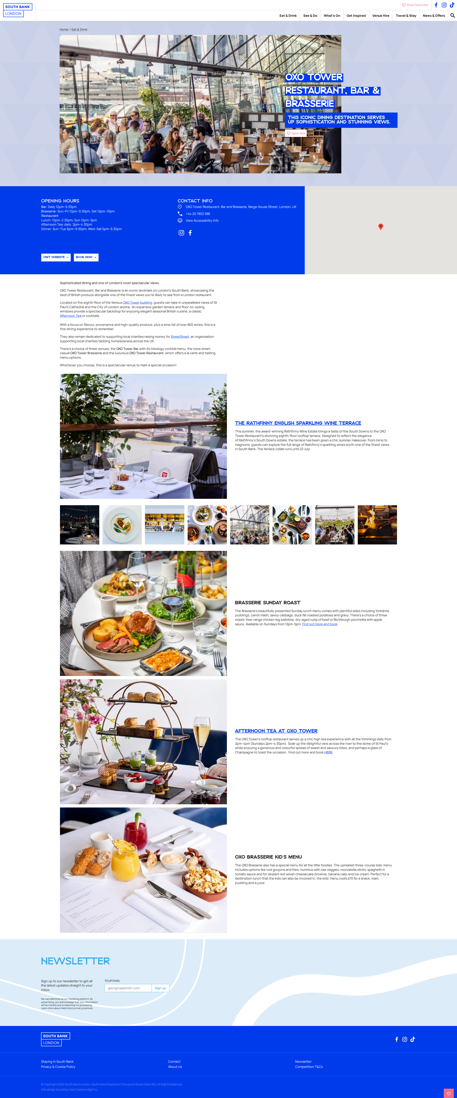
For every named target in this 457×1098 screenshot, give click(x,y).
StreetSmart (180, 336)
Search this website (452, 15)
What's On (332, 15)
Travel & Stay (406, 15)
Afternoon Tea (70, 316)
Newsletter (303, 1061)
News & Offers (434, 15)
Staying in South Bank (57, 1061)
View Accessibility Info (202, 220)
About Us (175, 1066)
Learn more (47, 1008)
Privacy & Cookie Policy (58, 1066)
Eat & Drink (288, 15)
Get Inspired (356, 15)
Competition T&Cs (309, 1066)
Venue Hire (380, 15)
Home (64, 29)
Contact (174, 1061)
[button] (296, 133)
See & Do (310, 15)
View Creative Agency (83, 1089)
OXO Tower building (137, 302)
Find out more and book (319, 624)
